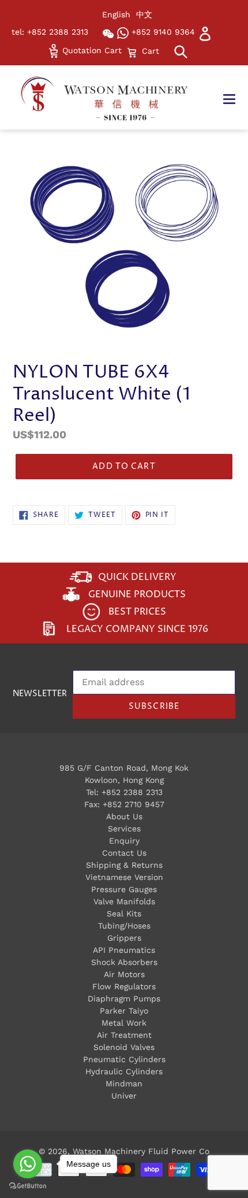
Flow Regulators (124, 986)
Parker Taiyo (124, 1010)
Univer (124, 1095)
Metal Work (124, 1022)
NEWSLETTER (40, 694)
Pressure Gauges (124, 889)
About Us (124, 816)
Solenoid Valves (124, 1047)
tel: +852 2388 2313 (50, 31)
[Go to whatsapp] (27, 1163)
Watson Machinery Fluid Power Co (141, 1151)
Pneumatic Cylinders (124, 1059)
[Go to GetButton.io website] (27, 1186)
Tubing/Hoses (124, 925)
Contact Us (124, 852)
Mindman (124, 1083)
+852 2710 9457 (133, 804)
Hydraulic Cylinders (124, 1071)
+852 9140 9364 (162, 31)
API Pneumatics (124, 950)
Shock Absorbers (124, 962)
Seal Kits (124, 913)
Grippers (124, 937)
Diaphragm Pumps (124, 998)
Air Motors (124, 974)
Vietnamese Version (124, 877)
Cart (150, 51)
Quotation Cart (90, 50)
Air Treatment (124, 1035)
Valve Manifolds (124, 901)
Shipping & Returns (124, 865)
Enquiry (124, 840)
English (116, 14)
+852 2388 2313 (132, 792)
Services (124, 828)
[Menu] (235, 97)
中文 (144, 14)
